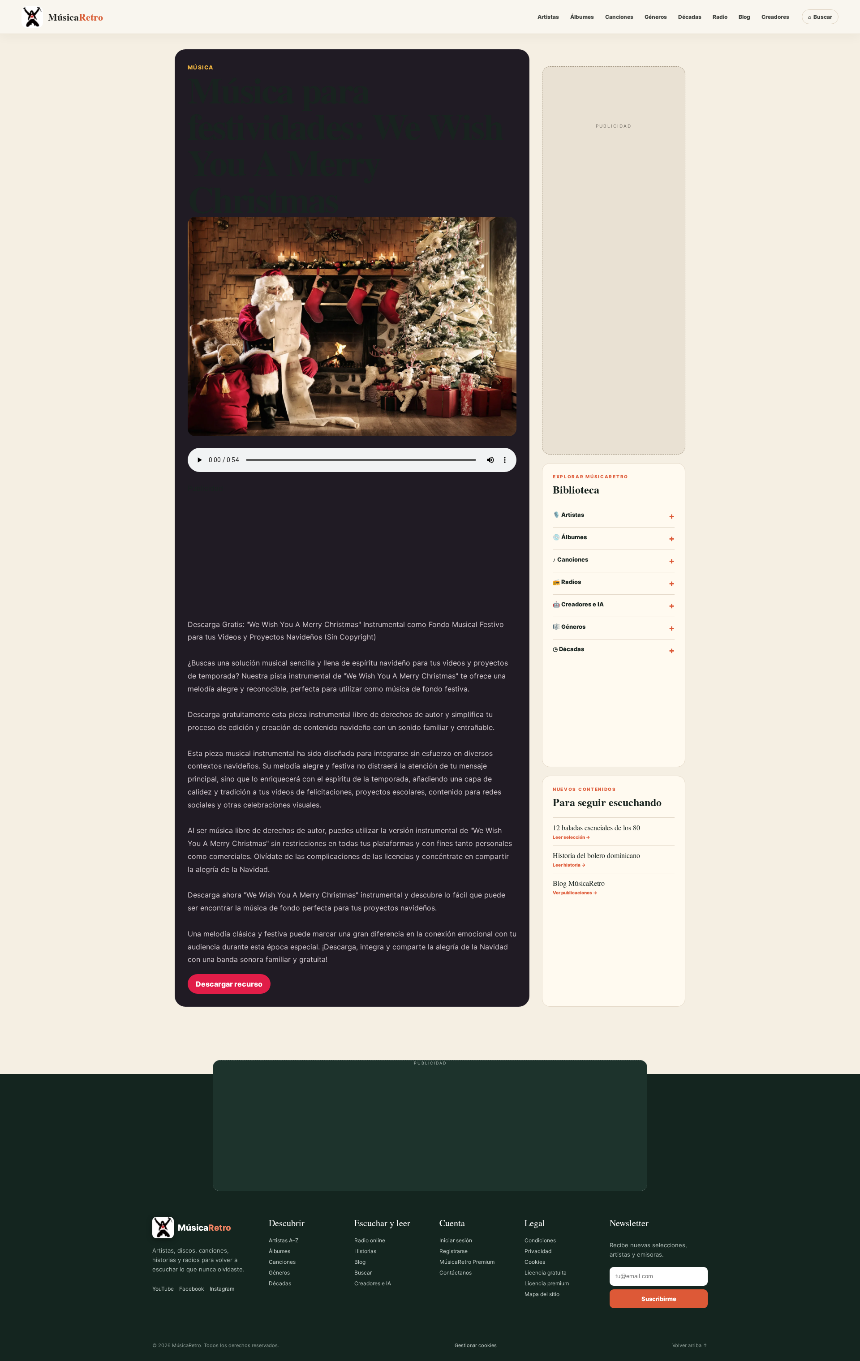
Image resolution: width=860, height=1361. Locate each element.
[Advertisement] (352, 555)
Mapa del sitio (542, 1294)
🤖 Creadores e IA (614, 606)
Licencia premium (547, 1283)
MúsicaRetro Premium (466, 1261)
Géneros (656, 16)
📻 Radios (614, 583)
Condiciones (540, 1240)
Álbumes (582, 16)
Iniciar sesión (455, 1240)
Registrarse (453, 1251)
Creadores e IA (372, 1283)
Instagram (222, 1288)
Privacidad (538, 1251)
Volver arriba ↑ (690, 1345)
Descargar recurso (229, 983)
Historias (365, 1251)
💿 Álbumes (614, 538)
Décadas (689, 16)
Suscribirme (658, 1298)
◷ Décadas (614, 650)
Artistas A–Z (284, 1240)
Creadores (775, 16)
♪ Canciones (614, 561)
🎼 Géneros (614, 628)
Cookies (535, 1261)
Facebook (191, 1288)
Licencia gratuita (546, 1272)
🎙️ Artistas (614, 516)
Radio (720, 16)
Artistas (548, 16)
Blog (744, 16)
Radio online (369, 1240)
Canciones (619, 16)
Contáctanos (455, 1272)
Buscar (363, 1272)
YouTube (163, 1288)
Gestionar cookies (476, 1345)
